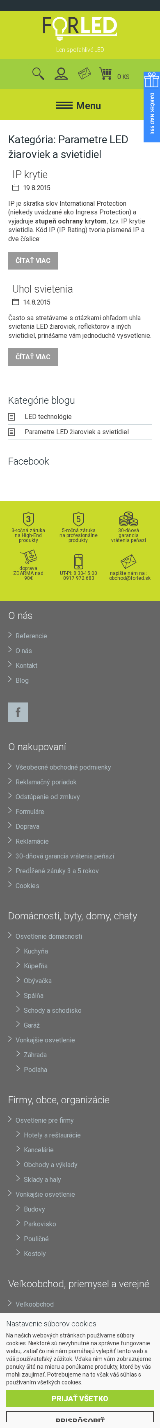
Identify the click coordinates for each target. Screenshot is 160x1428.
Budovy (34, 1209)
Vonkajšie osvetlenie (45, 1040)
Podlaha (35, 1070)
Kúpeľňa (36, 966)
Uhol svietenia (42, 289)
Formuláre (30, 812)
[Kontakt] (84, 74)
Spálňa (33, 996)
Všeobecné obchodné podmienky (63, 767)
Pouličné (36, 1239)
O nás (24, 651)
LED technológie (48, 417)
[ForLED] (80, 29)
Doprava (27, 826)
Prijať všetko (80, 1398)
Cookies (27, 886)
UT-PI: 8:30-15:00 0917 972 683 (78, 575)
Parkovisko (40, 1224)
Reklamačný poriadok (46, 782)
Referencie (31, 636)
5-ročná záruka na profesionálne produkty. (78, 535)
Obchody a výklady (51, 1165)
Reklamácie (32, 841)
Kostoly (35, 1254)
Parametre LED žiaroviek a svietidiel (77, 432)
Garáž (32, 1025)
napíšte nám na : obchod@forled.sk (129, 575)
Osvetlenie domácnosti (49, 936)
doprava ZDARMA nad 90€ (28, 573)
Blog (22, 680)
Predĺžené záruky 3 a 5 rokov (57, 871)
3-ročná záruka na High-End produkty (28, 535)
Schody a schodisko (53, 1010)
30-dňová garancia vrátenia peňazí (128, 535)
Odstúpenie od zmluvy (48, 797)
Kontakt (26, 666)
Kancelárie (39, 1150)
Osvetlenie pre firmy (45, 1120)
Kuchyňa (36, 951)
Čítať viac (33, 261)
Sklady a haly (42, 1180)
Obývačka (38, 981)
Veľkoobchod (35, 1304)
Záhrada (35, 1055)
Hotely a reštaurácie (52, 1135)
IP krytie (30, 175)
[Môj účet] (61, 74)
